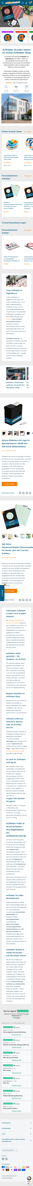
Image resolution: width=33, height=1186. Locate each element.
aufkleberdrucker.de (9, 450)
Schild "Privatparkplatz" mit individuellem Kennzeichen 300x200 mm (12, 259)
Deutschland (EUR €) (8, 1150)
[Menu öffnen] (3, 2)
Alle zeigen (27, 132)
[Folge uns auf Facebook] (3, 1159)
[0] (30, 3)
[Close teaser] (5, 584)
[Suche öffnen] (23, 3)
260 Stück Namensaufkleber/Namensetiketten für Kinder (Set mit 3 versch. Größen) (12, 205)
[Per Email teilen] (30, 493)
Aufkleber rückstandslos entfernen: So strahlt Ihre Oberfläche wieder (15, 385)
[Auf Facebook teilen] (20, 493)
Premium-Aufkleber (12, 623)
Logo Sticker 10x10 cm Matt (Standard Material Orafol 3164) (11, 157)
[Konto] (26, 3)
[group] (7, 37)
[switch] (29, 1183)
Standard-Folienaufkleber (16, 620)
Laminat (8, 319)
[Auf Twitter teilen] (26, 493)
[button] (2, 593)
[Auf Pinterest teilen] (23, 493)
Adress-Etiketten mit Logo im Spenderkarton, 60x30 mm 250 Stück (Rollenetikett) (16, 443)
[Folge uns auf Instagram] (6, 1159)
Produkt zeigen (9, 484)
